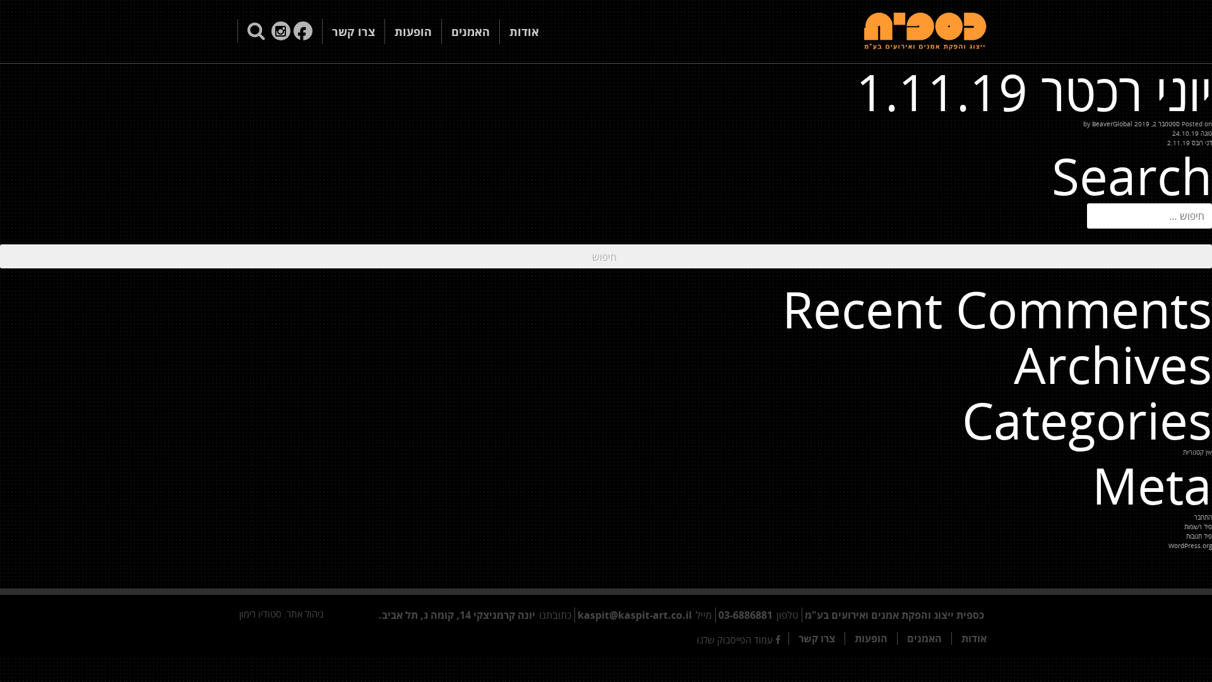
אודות (524, 31)
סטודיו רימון (260, 613)
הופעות (413, 31)
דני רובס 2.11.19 (1189, 142)
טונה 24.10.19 (1192, 133)
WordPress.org (1190, 545)
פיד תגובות (1199, 536)
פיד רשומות (1198, 526)
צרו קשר (353, 31)
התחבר (1203, 517)
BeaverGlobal (1112, 123)
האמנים (470, 31)
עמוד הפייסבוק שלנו (736, 639)
